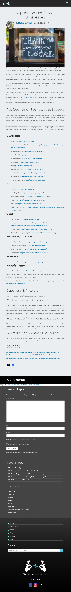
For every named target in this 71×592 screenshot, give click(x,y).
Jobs (11, 539)
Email (8, 432)
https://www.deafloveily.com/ (29, 162)
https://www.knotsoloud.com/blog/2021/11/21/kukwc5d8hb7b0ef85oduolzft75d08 (33, 358)
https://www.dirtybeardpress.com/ (33, 176)
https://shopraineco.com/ (30, 219)
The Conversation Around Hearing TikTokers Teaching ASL (27, 477)
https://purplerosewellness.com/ (37, 245)
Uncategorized (13, 513)
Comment (10, 399)
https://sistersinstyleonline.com (35, 180)
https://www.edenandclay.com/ (32, 262)
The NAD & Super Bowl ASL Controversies (21, 480)
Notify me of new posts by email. (18, 444)
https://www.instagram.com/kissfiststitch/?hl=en (36, 229)
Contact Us (14, 526)
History (10, 501)
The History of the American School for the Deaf (24, 471)
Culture (11, 498)
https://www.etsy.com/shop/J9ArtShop (32, 200)
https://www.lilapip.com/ (25, 166)
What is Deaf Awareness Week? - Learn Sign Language (24, 385)
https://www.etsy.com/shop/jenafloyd (33, 193)
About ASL (11, 492)
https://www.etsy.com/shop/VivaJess (29, 204)
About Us (11, 495)
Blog (11, 533)
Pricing (12, 536)
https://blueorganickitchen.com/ (36, 242)
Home (12, 523)
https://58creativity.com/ (28, 189)
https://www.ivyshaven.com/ (34, 151)
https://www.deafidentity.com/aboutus (33, 173)
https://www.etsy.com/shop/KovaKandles (34, 253)
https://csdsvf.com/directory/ (16, 283)
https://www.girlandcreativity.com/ (33, 158)
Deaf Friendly (24, 97)
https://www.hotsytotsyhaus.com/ (35, 249)
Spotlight (11, 507)
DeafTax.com (39, 100)
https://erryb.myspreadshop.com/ (29, 155)
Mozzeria (49, 95)
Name (8, 425)
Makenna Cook (25, 23)
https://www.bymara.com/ (25, 141)
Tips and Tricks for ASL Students (18, 510)
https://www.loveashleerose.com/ (34, 169)
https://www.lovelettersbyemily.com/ (37, 196)
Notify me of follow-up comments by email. (21, 440)
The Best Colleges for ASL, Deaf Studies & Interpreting (26, 474)
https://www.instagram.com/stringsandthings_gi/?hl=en (29, 225)
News (10, 504)
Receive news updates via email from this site (22, 452)
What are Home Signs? (15, 468)
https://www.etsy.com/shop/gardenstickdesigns (41, 233)
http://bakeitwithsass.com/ (32, 271)
